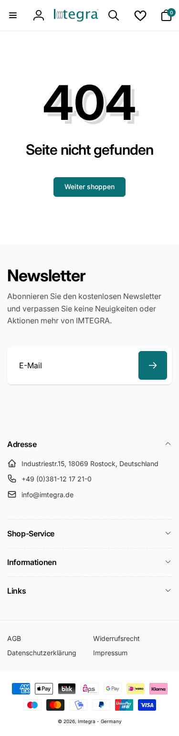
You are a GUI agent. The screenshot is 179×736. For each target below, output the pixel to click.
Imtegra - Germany (100, 721)
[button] (12, 15)
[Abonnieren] (152, 365)
